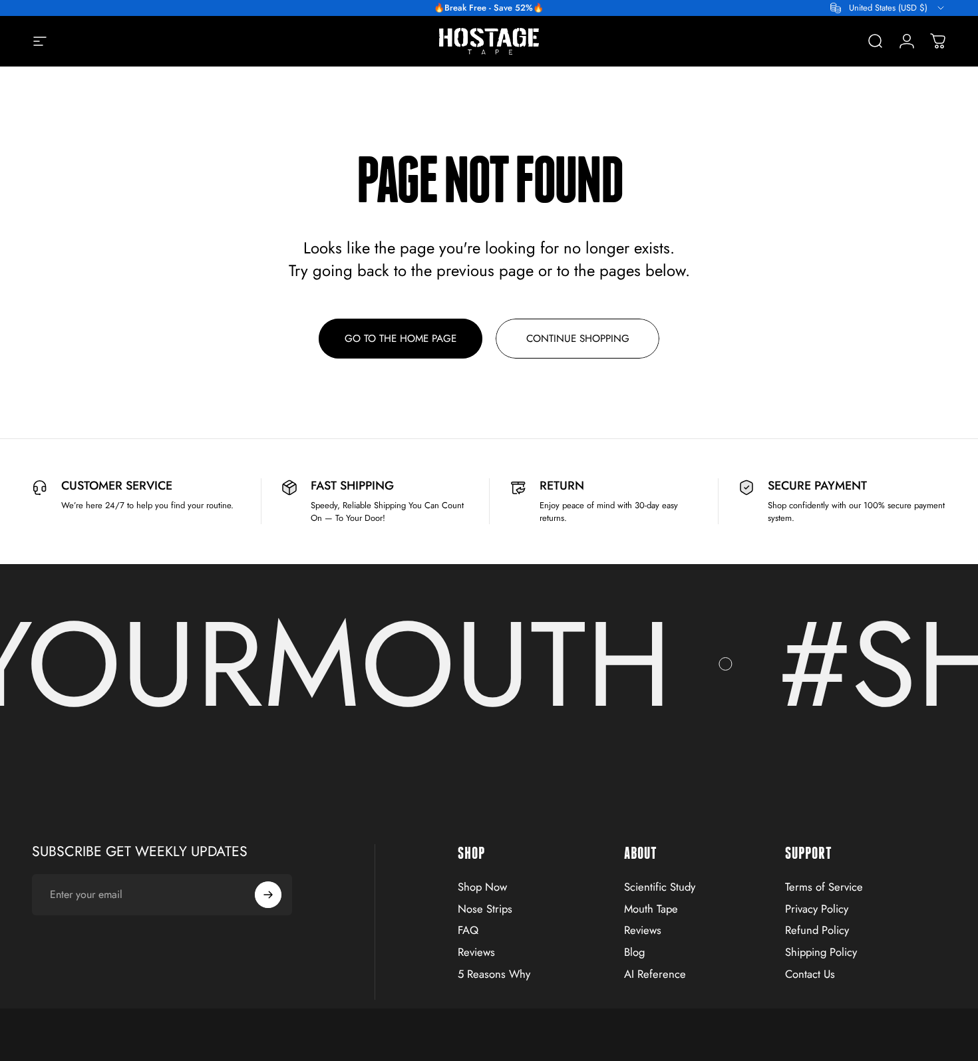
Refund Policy (817, 930)
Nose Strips (485, 909)
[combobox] (888, 8)
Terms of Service (824, 887)
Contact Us (810, 974)
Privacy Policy (816, 909)
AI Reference (655, 974)
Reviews (476, 952)
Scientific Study (659, 887)
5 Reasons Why (494, 974)
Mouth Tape (651, 909)
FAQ (468, 930)
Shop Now (482, 887)
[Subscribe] (268, 894)
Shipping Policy (821, 952)
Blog (634, 952)
